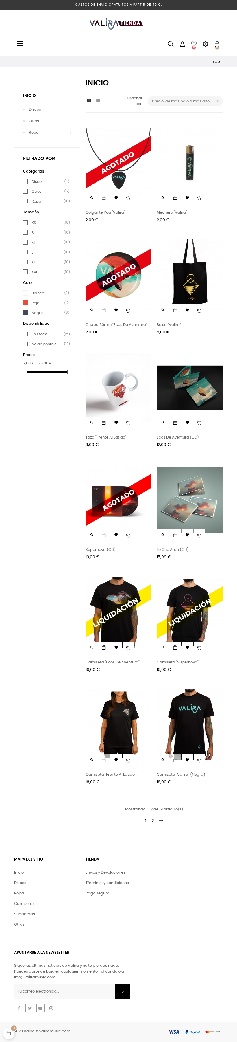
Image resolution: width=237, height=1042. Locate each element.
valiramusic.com (54, 1031)
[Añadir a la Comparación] (128, 197)
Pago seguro (97, 893)
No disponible (48, 344)
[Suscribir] (122, 991)
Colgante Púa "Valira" (105, 212)
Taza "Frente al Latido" (106, 437)
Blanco (48, 293)
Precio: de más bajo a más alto (186, 101)
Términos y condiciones (107, 883)
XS (48, 223)
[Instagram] (51, 1008)
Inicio (29, 96)
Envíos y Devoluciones (105, 872)
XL (48, 262)
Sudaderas (24, 914)
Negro (48, 313)
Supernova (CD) (101, 550)
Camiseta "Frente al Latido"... (112, 775)
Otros (34, 121)
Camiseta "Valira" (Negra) (181, 775)
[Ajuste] (205, 44)
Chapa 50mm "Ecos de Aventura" (116, 325)
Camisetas (24, 904)
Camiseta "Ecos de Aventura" (113, 662)
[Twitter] (30, 1008)
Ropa (34, 133)
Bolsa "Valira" (169, 325)
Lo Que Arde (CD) (173, 550)
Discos (35, 109)
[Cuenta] (182, 44)
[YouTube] (40, 1008)
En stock (48, 334)
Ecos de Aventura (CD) (178, 437)
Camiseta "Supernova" (178, 662)
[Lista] (97, 100)
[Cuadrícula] (89, 100)
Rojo (48, 303)
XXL (48, 272)
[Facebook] (19, 1008)
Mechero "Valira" (172, 212)
